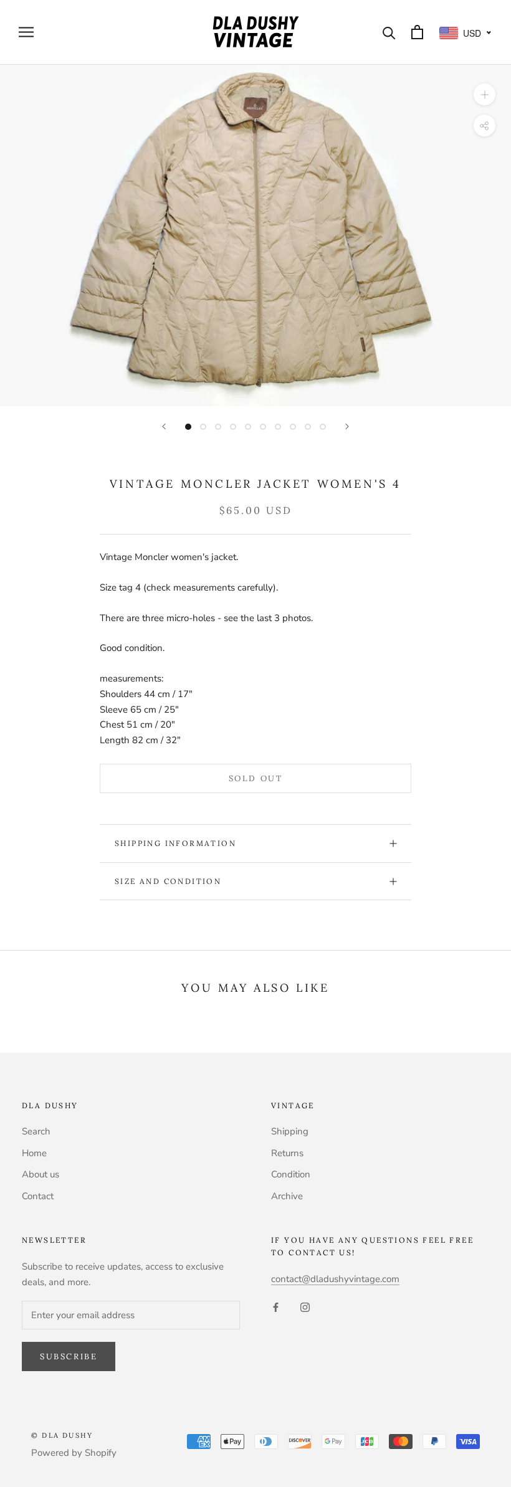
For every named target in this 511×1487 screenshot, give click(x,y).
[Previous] (164, 426)
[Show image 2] (203, 427)
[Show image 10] (323, 427)
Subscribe (68, 1356)
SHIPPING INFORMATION (175, 843)
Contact (38, 1196)
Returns (287, 1153)
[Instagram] (305, 1306)
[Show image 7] (278, 427)
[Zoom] (484, 94)
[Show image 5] (248, 427)
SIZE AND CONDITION (168, 881)
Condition (290, 1174)
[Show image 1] (188, 427)
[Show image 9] (308, 427)
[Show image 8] (293, 427)
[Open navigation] (26, 32)
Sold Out (256, 778)
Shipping (289, 1131)
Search (36, 1131)
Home (34, 1153)
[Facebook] (275, 1306)
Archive (287, 1196)
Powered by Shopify (74, 1453)
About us (40, 1174)
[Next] (347, 426)
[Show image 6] (263, 427)
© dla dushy (62, 1435)
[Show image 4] (233, 427)
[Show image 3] (218, 427)
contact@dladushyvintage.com (335, 1279)
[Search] (389, 32)
